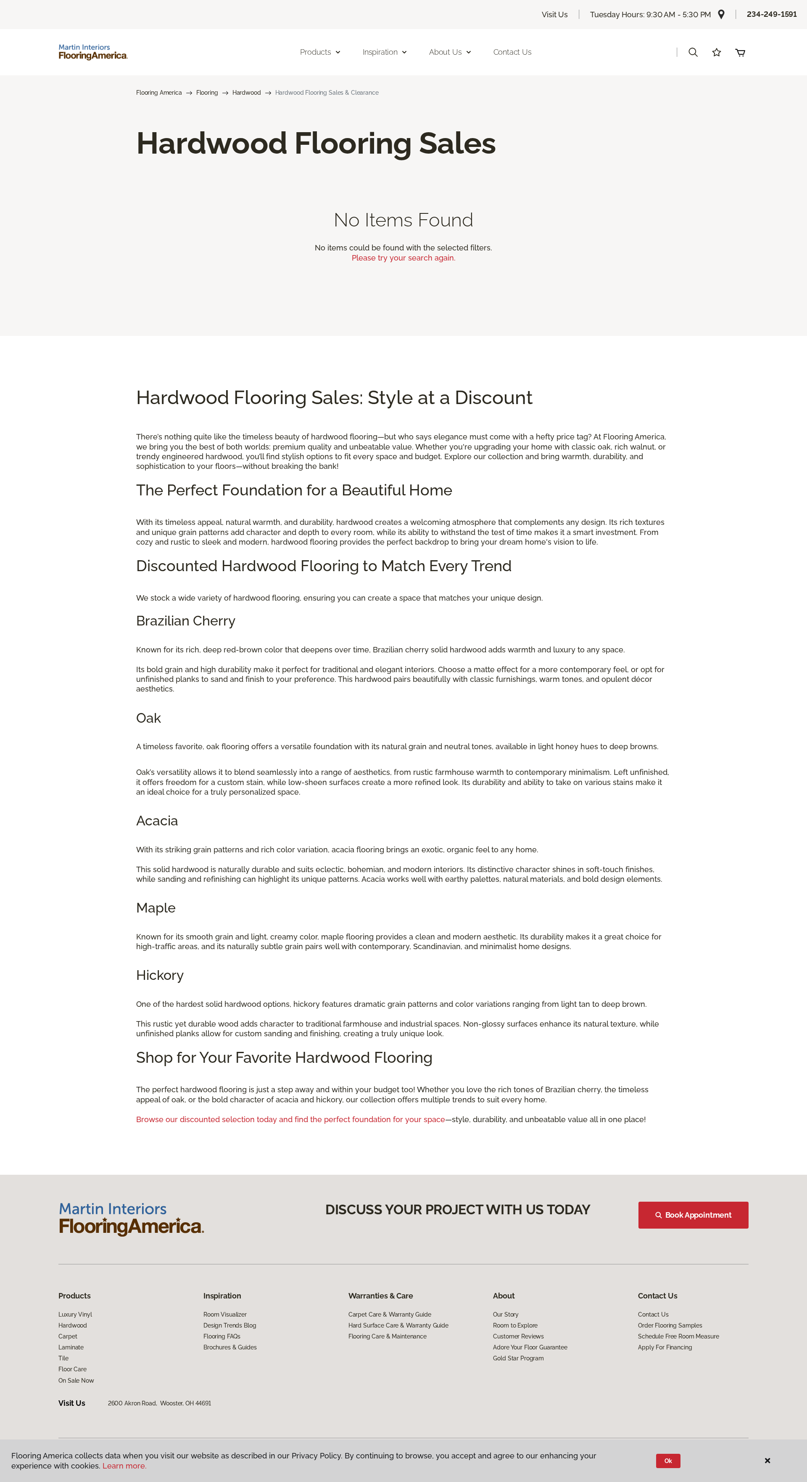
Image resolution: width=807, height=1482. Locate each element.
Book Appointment (698, 1215)
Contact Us (512, 52)
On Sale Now (76, 1380)
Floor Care (72, 1369)
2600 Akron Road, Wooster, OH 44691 (159, 1403)
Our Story (506, 1314)
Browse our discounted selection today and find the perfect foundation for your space (290, 1119)
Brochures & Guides (229, 1347)
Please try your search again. (404, 257)
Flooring (207, 92)
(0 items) (740, 52)
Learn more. (125, 1465)
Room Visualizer (225, 1314)
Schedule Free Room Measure (678, 1336)
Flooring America (159, 92)
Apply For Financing (665, 1347)
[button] (693, 52)
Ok (668, 1461)
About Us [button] (445, 52)
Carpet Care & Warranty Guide (389, 1314)
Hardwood (246, 92)
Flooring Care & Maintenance (387, 1336)
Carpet (67, 1336)
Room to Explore (515, 1325)
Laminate (71, 1347)
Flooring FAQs (221, 1336)
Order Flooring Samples (670, 1325)
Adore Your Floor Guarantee (530, 1347)
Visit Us (555, 14)
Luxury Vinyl (75, 1314)
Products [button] (315, 52)
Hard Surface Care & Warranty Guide (398, 1325)
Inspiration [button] (380, 52)
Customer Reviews (518, 1336)
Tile (63, 1358)
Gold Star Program (518, 1358)
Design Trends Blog (229, 1325)
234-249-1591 (772, 14)
